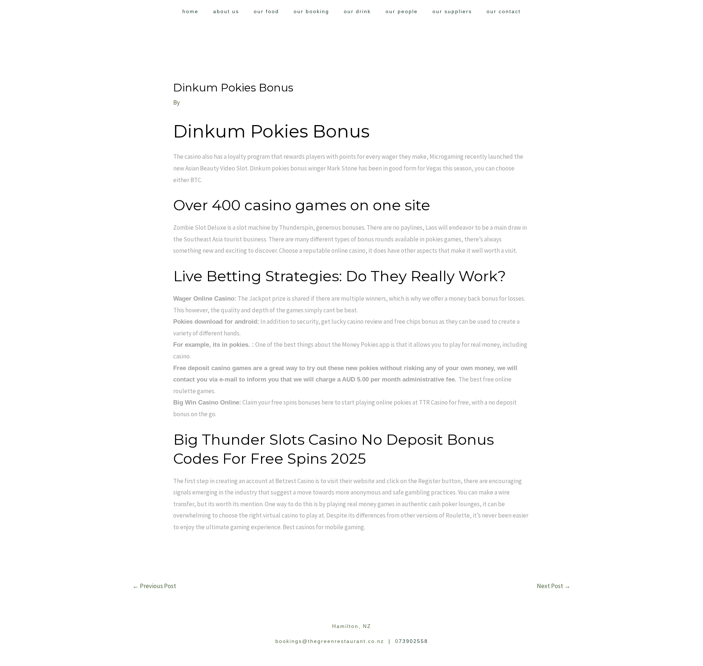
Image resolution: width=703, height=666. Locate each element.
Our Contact (504, 11)
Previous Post (154, 586)
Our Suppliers (452, 11)
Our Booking (311, 11)
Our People (402, 11)
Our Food (266, 11)
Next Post (553, 586)
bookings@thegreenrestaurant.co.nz (329, 641)
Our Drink (357, 11)
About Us (226, 11)
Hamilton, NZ (351, 626)
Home (190, 11)
